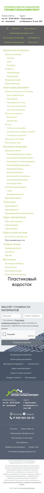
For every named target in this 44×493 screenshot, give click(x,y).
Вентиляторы (11, 267)
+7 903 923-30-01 (23, 418)
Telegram (30, 414)
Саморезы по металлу (16, 135)
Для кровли (11, 117)
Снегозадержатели (15, 95)
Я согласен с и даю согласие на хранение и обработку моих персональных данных (20, 325)
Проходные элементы (14, 264)
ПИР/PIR (8, 256)
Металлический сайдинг (15, 187)
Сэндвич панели (12, 244)
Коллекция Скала (14, 184)
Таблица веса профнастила (21, 33)
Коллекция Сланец (15, 169)
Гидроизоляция (11, 225)
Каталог (13, 429)
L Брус (9, 191)
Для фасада (12, 121)
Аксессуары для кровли (16, 87)
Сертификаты (33, 38)
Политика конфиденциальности (22, 452)
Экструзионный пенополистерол (19, 213)
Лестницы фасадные (16, 110)
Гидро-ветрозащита (13, 221)
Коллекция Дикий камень (17, 180)
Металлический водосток (16, 237)
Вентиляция (9, 259)
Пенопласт (10, 252)
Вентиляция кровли (13, 271)
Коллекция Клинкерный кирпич (20, 158)
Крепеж (8, 124)
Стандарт (11, 65)
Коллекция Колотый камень (18, 176)
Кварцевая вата (12, 210)
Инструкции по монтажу (13, 38)
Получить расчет (22, 342)
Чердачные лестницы (14, 139)
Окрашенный (12, 76)
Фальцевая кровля (13, 80)
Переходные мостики (16, 103)
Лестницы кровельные (16, 106)
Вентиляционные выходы (15, 275)
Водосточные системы (15, 233)
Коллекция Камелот (15, 173)
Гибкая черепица (12, 84)
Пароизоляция (11, 229)
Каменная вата (11, 206)
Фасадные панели (13, 151)
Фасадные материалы (15, 147)
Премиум (10, 58)
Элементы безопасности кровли (19, 92)
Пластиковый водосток (15, 240)
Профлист (9, 69)
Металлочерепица (13, 54)
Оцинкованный (13, 73)
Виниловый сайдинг (13, 198)
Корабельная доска (15, 194)
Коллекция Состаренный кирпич (21, 162)
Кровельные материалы (16, 50)
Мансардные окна (13, 143)
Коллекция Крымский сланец (19, 154)
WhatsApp (17, 414)
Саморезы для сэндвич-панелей (21, 132)
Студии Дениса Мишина (27, 488)
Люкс (9, 62)
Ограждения (12, 99)
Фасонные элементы (14, 113)
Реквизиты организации (14, 42)
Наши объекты (30, 29)
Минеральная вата (13, 248)
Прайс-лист (33, 42)
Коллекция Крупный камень (18, 165)
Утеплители (9, 202)
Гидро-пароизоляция (14, 217)
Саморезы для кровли (16, 128)
